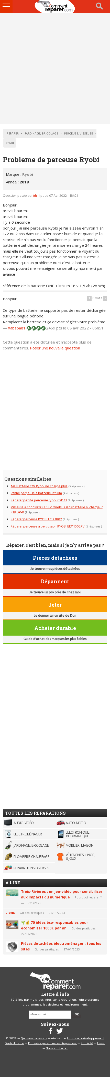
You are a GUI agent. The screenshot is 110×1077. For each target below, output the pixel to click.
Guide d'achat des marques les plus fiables (55, 639)
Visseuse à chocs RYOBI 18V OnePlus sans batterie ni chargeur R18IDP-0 (57, 510)
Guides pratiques (32, 913)
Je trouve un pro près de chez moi (55, 592)
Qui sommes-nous (34, 1038)
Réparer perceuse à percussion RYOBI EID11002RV (48, 526)
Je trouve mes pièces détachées (55, 569)
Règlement (69, 1043)
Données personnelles (44, 1043)
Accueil (55, 6)
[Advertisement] (55, 68)
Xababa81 (17, 327)
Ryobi (27, 174)
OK (77, 1014)
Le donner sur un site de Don (55, 615)
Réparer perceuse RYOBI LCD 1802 (36, 519)
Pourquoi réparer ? (88, 897)
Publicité (87, 1043)
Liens (10, 912)
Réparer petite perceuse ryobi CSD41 (39, 500)
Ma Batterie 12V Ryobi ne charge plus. (39, 486)
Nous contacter (57, 1048)
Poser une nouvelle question (55, 347)
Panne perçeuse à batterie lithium (36, 493)
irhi (35, 196)
